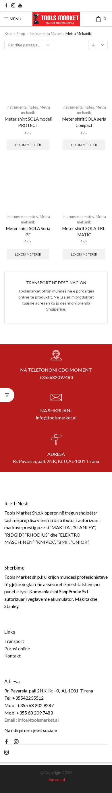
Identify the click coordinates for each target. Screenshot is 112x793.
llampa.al (56, 779)
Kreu (8, 33)
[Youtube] (20, 5)
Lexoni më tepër (28, 145)
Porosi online (17, 648)
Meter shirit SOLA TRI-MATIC (84, 231)
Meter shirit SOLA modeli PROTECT (28, 122)
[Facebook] (6, 5)
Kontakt (12, 655)
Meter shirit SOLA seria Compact (84, 122)
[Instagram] (13, 5)
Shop (21, 33)
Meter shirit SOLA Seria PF (28, 231)
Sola (28, 132)
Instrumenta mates (45, 33)
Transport (14, 641)
